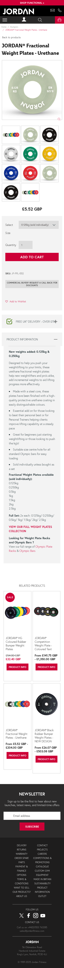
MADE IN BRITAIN (42, 879)
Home (3, 27)
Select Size (9, 229)
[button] (15, 301)
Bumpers (14, 27)
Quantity (10, 245)
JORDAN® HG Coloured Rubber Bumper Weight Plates (16, 643)
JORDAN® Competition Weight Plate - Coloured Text (43, 643)
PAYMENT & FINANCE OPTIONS (21, 871)
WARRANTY (21, 853)
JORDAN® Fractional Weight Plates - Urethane (16, 733)
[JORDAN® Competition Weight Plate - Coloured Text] (46, 613)
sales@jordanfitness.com (32, 930)
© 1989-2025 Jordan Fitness (32, 962)
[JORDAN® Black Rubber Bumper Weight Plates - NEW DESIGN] (46, 705)
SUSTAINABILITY (42, 883)
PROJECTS (42, 849)
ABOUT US (21, 896)
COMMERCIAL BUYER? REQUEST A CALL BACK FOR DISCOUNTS (32, 284)
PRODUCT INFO (17, 667)
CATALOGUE (42, 866)
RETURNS (21, 849)
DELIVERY (21, 845)
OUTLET (42, 896)
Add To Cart (32, 257)
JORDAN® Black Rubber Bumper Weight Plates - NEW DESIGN (44, 735)
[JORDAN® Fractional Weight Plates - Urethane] (17, 705)
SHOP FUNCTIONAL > (32, 2)
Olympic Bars (27, 551)
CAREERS (42, 853)
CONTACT (42, 845)
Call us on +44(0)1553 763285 (32, 927)
